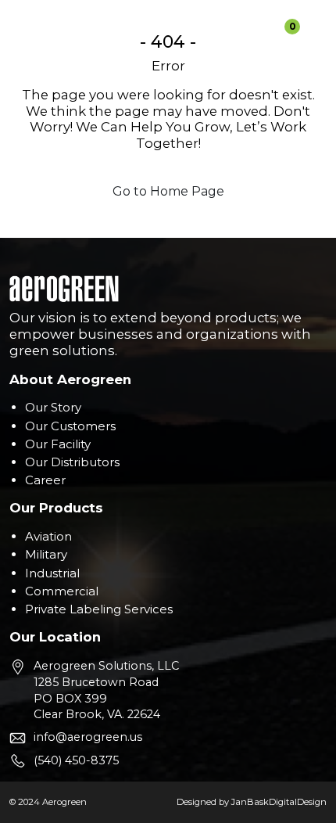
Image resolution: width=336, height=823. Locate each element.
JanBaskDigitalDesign (279, 801)
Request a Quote (233, 26)
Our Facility (58, 444)
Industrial (52, 573)
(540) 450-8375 (76, 760)
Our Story (53, 407)
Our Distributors (72, 462)
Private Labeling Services (99, 609)
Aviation (48, 536)
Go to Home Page (168, 191)
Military (46, 554)
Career (45, 480)
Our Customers (70, 426)
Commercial (61, 591)
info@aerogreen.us (88, 737)
